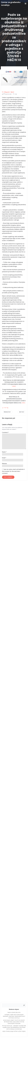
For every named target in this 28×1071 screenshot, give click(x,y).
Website (4, 463)
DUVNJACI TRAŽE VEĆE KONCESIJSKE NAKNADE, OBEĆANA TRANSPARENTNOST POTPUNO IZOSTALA (14, 1016)
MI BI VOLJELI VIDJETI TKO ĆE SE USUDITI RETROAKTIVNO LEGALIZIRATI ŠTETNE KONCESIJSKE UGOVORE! (14, 1021)
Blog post (7, 92)
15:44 (15, 94)
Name (4, 452)
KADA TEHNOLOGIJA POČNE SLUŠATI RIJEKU (14, 1031)
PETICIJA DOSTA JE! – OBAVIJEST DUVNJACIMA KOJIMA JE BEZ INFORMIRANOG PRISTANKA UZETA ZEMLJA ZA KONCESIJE (14, 1027)
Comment (5, 432)
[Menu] (25, 3)
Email (4, 458)
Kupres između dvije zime (14, 1012)
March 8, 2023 (8, 94)
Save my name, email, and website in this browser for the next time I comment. (13, 471)
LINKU (14, 386)
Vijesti (12, 92)
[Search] (24, 1005)
